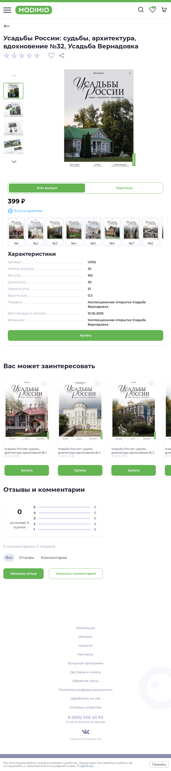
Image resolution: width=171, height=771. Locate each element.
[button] (14, 161)
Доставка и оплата (85, 672)
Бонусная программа (85, 663)
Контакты (85, 654)
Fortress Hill (93, 739)
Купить (86, 335)
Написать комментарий (76, 574)
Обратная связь (85, 681)
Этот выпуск (47, 188)
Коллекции (85, 628)
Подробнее (85, 766)
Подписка (124, 188)
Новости (86, 646)
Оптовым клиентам (85, 707)
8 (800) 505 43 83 (85, 717)
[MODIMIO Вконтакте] (86, 732)
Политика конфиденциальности (85, 690)
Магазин (85, 637)
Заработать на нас (86, 699)
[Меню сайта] (7, 10)
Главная (6, 26)
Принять (159, 765)
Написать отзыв (23, 574)
